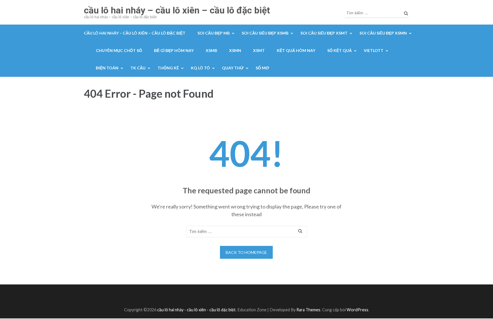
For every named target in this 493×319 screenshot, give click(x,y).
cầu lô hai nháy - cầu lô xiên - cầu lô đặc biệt (196, 309)
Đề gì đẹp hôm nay (174, 50)
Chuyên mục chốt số (119, 50)
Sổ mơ (262, 67)
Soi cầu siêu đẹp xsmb (265, 33)
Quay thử (233, 67)
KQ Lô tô (200, 67)
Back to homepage (246, 252)
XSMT (259, 50)
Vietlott (373, 50)
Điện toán (107, 67)
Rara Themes (308, 309)
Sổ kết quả (339, 50)
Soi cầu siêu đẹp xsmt (323, 33)
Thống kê (168, 67)
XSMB (211, 50)
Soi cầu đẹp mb (213, 33)
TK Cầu (138, 67)
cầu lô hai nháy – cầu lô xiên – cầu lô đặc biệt (177, 10)
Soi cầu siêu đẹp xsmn (383, 33)
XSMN (235, 50)
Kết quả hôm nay (296, 50)
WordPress (357, 309)
